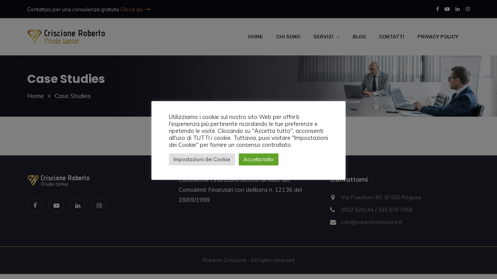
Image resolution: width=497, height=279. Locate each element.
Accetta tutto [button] (258, 159)
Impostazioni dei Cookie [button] (202, 159)
